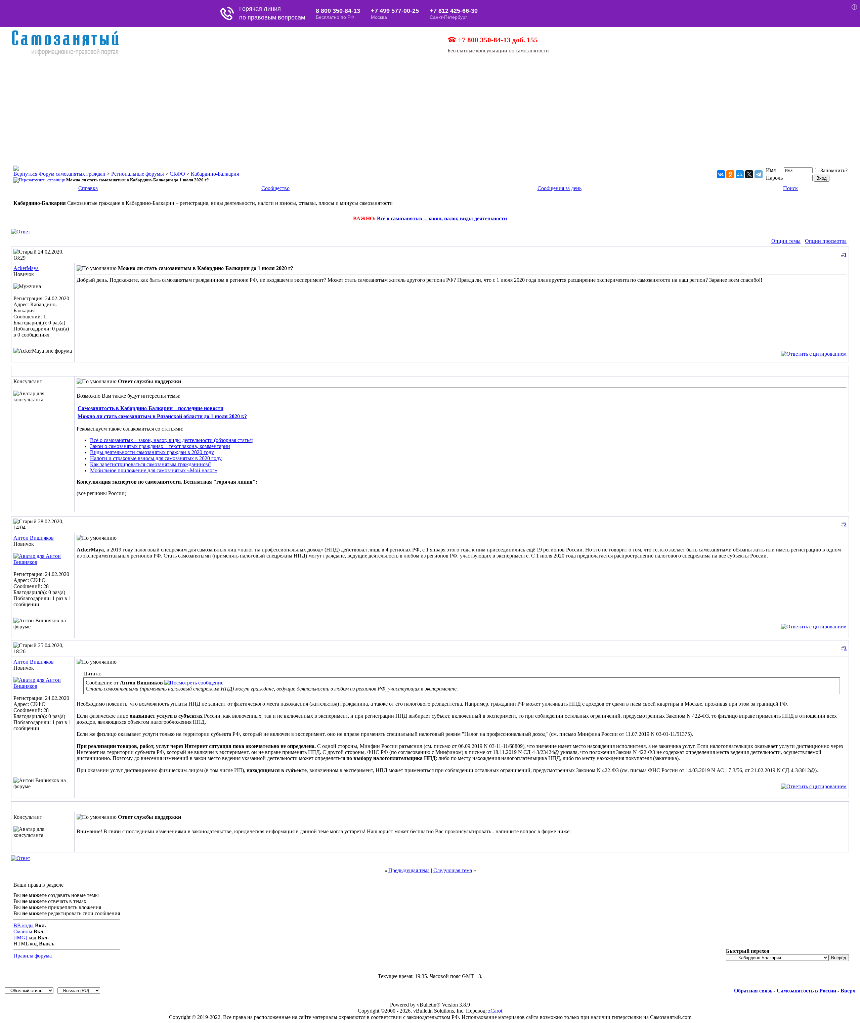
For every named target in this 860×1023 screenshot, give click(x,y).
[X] (749, 174)
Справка (88, 188)
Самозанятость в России (806, 990)
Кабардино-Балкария (215, 174)
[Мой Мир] (740, 174)
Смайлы (22, 931)
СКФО (177, 174)
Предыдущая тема (409, 870)
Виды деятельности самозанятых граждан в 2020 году (152, 452)
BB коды (23, 925)
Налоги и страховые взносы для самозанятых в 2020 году (156, 458)
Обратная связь (753, 990)
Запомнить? (834, 170)
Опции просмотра (826, 241)
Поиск (790, 188)
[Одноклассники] (730, 174)
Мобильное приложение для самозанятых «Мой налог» (153, 470)
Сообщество (275, 188)
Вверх (848, 990)
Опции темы (786, 241)
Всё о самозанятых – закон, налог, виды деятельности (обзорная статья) (171, 440)
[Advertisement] (430, 107)
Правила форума (32, 956)
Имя (771, 170)
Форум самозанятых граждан (72, 174)
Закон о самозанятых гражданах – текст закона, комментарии (160, 446)
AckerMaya (26, 268)
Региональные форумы (137, 174)
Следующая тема (452, 870)
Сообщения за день (560, 188)
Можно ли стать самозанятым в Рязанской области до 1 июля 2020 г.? (162, 416)
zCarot (495, 1011)
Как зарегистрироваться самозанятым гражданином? (150, 464)
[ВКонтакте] (721, 174)
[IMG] (20, 937)
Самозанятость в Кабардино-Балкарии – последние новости (150, 408)
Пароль (774, 178)
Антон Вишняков (33, 538)
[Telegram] (759, 174)
